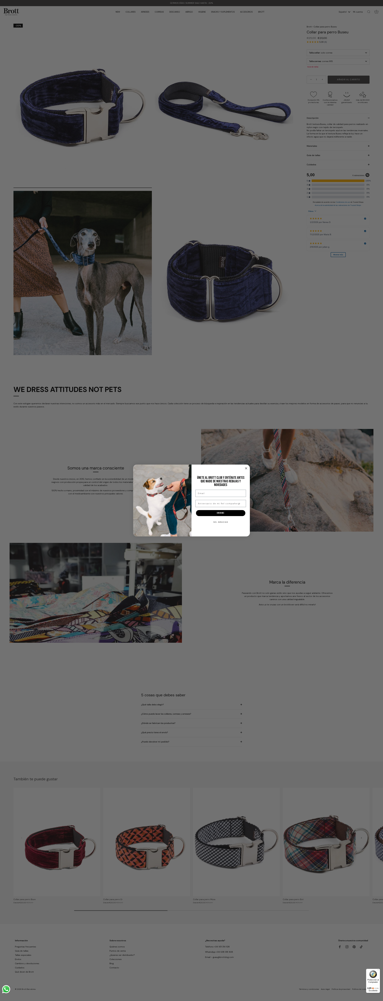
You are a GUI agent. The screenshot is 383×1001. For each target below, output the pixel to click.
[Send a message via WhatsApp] (6, 989)
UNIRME (221, 513)
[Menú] (378, 970)
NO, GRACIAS (220, 522)
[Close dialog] (246, 468)
